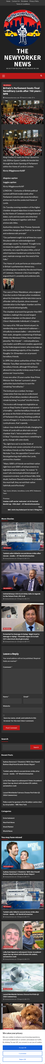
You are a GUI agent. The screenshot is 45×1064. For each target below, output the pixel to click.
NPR (31, 491)
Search (4, 739)
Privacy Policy (34, 1)
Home (8, 1)
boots (9, 491)
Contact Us (16, 1)
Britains (14, 491)
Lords (27, 491)
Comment (7, 667)
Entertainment (9, 818)
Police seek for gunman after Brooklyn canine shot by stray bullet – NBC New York (22, 803)
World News (7, 85)
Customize (22, 1053)
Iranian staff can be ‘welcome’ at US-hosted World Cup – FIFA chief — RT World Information (21, 501)
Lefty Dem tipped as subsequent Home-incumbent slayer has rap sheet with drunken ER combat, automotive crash (22, 783)
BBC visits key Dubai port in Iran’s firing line (25, 508)
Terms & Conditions (23, 4)
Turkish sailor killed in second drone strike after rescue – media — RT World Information (21, 772)
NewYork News (9, 822)
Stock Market (8, 827)
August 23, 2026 (23, 558)
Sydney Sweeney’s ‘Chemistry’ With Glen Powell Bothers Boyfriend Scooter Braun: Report (21, 763)
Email (26, 697)
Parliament (37, 491)
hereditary (21, 491)
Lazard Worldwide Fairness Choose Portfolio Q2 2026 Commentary (21, 794)
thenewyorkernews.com (12, 97)
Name (6, 697)
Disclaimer (24, 1)
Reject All (22, 1059)
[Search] (41, 76)
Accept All (22, 1048)
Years (5, 493)
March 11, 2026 (26, 97)
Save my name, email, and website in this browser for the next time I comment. (20, 719)
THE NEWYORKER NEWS (22, 57)
